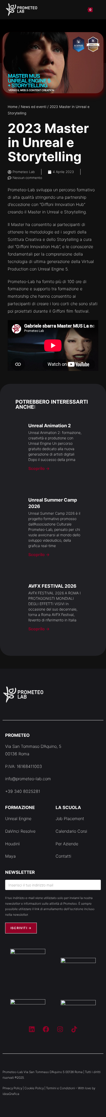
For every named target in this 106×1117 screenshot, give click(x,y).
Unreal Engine (18, 818)
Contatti (63, 856)
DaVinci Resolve (20, 831)
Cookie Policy (34, 1088)
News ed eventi (33, 107)
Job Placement (70, 818)
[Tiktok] (74, 1029)
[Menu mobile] (97, 9)
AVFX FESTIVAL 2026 (52, 586)
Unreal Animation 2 (49, 425)
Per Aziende (67, 843)
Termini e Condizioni (60, 1088)
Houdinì (12, 843)
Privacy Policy (12, 1088)
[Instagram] (60, 1029)
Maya (10, 856)
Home (12, 107)
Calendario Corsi (71, 831)
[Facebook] (46, 1029)
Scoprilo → (39, 468)
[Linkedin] (31, 1029)
